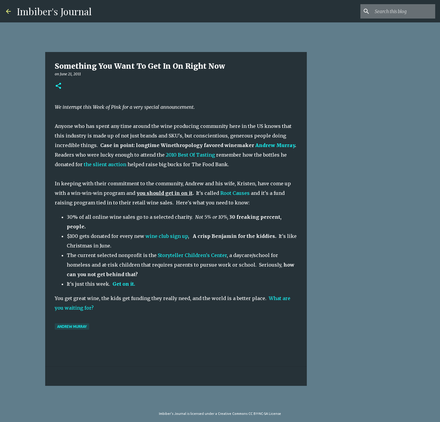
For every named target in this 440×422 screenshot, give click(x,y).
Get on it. (124, 284)
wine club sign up (166, 236)
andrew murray (72, 326)
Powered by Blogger (223, 401)
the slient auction (105, 164)
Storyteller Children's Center (192, 255)
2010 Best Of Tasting (190, 155)
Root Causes (235, 193)
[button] (58, 86)
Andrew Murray (275, 145)
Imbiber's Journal (54, 11)
